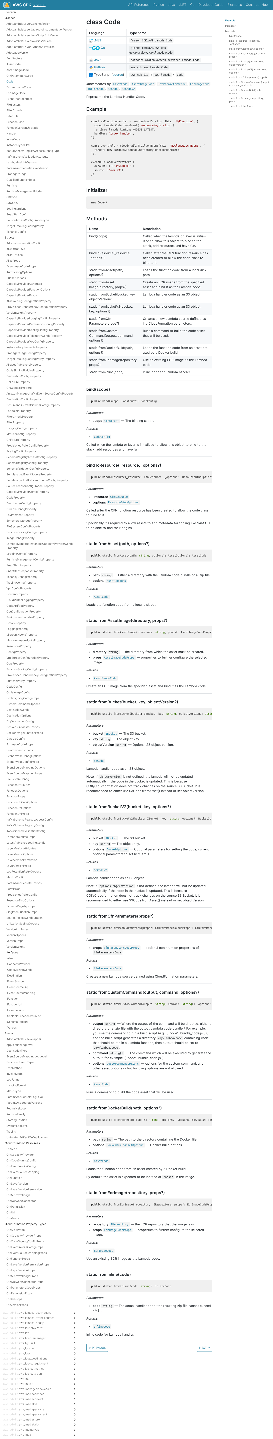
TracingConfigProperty (21, 582)
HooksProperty (16, 623)
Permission (13, 888)
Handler (11, 133)
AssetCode (13, 64)
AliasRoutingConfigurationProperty (28, 301)
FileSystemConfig (17, 779)
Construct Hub (257, 5)
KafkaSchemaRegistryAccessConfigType (33, 150)
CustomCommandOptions (23, 704)
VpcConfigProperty (19, 588)
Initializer (230, 25)
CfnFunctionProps (18, 1258)
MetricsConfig (15, 877)
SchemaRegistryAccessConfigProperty (31, 457)
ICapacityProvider (18, 964)
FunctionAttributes (18, 784)
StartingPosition (16, 1120)
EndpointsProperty (18, 410)
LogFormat (13, 1079)
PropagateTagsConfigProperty (26, 353)
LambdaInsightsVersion (21, 162)
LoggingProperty (17, 628)
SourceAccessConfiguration (24, 917)
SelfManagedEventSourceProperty (29, 474)
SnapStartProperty (18, 565)
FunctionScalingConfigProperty (26, 532)
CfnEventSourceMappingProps (26, 1252)
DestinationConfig (18, 709)
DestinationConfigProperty (23, 376)
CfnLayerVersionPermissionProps (27, 1264)
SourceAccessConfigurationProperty (30, 486)
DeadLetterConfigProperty (23, 503)
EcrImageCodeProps (19, 744)
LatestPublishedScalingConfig (26, 842)
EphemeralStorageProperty (24, 520)
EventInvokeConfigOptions (23, 756)
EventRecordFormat (19, 98)
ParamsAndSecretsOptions (24, 883)
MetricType (13, 1091)
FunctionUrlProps (17, 813)
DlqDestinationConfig (20, 721)
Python (158, 5)
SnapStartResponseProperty (25, 571)
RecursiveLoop (16, 1108)
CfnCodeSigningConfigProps (25, 1241)
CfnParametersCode (19, 75)
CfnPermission (15, 1206)
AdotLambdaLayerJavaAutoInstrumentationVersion (39, 29)
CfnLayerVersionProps (20, 1270)
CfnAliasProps (15, 1229)
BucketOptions (16, 278)
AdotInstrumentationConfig (24, 243)
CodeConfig (14, 686)
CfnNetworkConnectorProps (24, 1281)
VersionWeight (15, 946)
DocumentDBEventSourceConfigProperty (33, 405)
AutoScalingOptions (19, 272)
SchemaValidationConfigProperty (27, 468)
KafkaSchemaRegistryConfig (25, 825)
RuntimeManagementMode (24, 191)
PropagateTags (16, 174)
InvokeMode (14, 1073)
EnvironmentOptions (19, 750)
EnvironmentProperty (20, 514)
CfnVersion (13, 1218)
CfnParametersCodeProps (23, 1287)
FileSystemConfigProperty (23, 526)
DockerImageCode (18, 87)
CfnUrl (10, 1212)
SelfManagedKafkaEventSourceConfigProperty (37, 480)
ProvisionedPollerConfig (21, 894)
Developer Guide (210, 5)
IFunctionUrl (14, 1004)
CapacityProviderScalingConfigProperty (32, 330)
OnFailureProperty (18, 382)
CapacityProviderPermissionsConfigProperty (35, 324)
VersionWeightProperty (21, 312)
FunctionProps (15, 796)
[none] (84, 22)
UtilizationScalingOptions (22, 923)
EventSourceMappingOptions (25, 767)
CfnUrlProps (14, 1299)
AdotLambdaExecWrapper (23, 1039)
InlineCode (13, 139)
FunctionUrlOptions (18, 808)
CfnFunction (14, 1177)
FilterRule (12, 116)
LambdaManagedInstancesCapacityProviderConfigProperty (40, 546)
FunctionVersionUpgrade (22, 127)
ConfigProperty (16, 652)
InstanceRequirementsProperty (26, 347)
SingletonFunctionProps (21, 912)
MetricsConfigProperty (21, 434)
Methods (230, 31)
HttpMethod (14, 1068)
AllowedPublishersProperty (23, 364)
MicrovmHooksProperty (21, 634)
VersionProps (14, 940)
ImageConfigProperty (20, 538)
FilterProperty (15, 422)
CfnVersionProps (17, 1304)
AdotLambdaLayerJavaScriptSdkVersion (32, 35)
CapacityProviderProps (21, 295)
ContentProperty (17, 594)
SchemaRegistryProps (20, 906)
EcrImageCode (16, 93)
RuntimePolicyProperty (21, 680)
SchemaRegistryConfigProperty (27, 462)
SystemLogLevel (17, 1125)
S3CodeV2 (13, 202)
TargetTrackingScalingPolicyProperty (30, 358)
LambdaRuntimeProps (20, 836)
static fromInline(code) (241, 106)
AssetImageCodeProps (21, 266)
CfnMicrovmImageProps (22, 1276)
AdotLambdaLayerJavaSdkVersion (29, 41)
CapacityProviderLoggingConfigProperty (33, 318)
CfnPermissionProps (19, 1293)
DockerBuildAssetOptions (23, 727)
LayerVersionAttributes (21, 848)
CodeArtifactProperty (20, 605)
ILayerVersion (15, 1010)
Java (171, 5)
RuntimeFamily (15, 1114)
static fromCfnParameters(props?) (248, 77)
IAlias (9, 958)
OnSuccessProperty (19, 387)
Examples (234, 5)
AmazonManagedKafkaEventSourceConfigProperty (40, 393)
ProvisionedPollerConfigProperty (27, 445)
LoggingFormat (16, 1085)
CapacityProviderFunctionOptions (28, 289)
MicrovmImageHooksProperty (25, 640)
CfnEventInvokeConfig (21, 1166)
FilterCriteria (14, 110)
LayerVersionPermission (21, 860)
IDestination (14, 975)
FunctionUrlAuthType (20, 1062)
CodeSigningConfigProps (22, 698)
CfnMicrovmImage (18, 1195)
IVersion (11, 1027)
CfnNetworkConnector (21, 1200)
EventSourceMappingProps (24, 773)
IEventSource (15, 981)
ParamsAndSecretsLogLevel (24, 1096)
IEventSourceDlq (17, 987)
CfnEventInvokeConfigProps (24, 1247)
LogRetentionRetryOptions (23, 871)
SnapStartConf (16, 214)
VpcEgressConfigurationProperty (27, 657)
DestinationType (16, 1050)
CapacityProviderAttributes (24, 283)
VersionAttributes (17, 929)
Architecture (14, 58)
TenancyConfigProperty (22, 576)
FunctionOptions (17, 790)
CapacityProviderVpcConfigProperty (30, 341)
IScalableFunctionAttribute (23, 1016)
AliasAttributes (15, 249)
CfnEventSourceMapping (22, 1172)
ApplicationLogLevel (19, 1044)
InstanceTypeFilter (18, 145)
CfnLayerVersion (17, 1183)
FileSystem (13, 104)
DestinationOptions (18, 715)
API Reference (138, 5)
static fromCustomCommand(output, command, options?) (249, 84)
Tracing (11, 1131)
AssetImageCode (17, 70)
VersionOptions (16, 935)
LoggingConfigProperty (21, 428)
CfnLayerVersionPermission (24, 1189)
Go (192, 5)
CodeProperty (15, 497)
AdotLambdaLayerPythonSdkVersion (30, 46)
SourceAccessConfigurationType (27, 220)
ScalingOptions (16, 208)
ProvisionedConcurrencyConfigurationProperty (36, 306)
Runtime (11, 185)
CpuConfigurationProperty (23, 611)
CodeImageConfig (18, 692)
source (118, 75)
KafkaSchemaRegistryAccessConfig (29, 819)
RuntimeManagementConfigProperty (30, 559)
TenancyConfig (16, 231)
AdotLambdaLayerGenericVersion (28, 23)
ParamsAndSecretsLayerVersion (27, 168)
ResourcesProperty (18, 646)
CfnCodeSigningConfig (21, 1160)
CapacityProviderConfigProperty (27, 491)
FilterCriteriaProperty (20, 416)
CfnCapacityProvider (20, 1154)
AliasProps (13, 260)
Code (9, 81)
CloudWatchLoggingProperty (25, 600)
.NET (182, 5)
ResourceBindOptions (20, 900)
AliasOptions (14, 254)
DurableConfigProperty (21, 509)
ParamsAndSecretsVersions (24, 1102)
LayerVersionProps (18, 865)
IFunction (12, 998)
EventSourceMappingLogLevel (26, 1056)
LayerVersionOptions (19, 854)
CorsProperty (15, 663)
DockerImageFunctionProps (24, 732)
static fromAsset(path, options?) (246, 48)
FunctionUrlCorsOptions (21, 802)
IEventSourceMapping (20, 992)
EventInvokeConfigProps (22, 761)
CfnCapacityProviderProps (23, 1235)
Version (11, 12)
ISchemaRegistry (17, 1021)
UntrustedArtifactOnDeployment (27, 1137)
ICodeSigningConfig (19, 969)
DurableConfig (15, 738)
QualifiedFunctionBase (21, 179)
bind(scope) (235, 35)
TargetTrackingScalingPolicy (25, 226)
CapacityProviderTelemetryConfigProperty (34, 335)
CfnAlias (11, 1148)
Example (230, 20)
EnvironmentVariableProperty (25, 617)
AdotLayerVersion (17, 52)
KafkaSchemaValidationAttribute (27, 156)
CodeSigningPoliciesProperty (25, 370)
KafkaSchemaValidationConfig (26, 831)
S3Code (11, 197)
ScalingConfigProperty (21, 451)
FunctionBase (15, 122)
